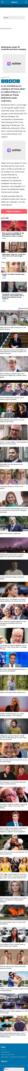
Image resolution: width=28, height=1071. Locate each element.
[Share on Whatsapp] (3, 81)
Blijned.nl (14, 2)
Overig (9, 6)
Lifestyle (3, 6)
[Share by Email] (14, 81)
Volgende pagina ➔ (14, 211)
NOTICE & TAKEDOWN (7, 1054)
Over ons (3, 1050)
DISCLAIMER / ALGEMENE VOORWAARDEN (13, 1057)
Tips (20, 6)
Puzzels (15, 6)
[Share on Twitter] (10, 81)
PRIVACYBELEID (5, 1052)
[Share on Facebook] (6, 81)
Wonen (25, 6)
